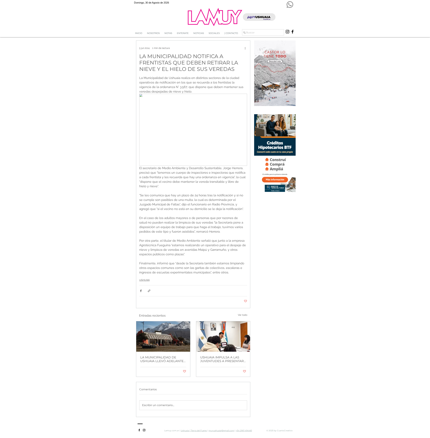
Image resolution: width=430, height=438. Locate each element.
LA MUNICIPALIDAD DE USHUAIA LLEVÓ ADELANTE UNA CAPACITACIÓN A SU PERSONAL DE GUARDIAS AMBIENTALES (162, 359)
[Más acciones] (245, 48)
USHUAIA (144, 280)
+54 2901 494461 (244, 430)
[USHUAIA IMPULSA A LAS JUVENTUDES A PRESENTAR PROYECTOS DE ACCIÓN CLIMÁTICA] (223, 336)
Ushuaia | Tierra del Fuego (194, 430)
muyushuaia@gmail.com (221, 430)
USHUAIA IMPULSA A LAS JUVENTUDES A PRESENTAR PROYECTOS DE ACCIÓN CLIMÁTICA (222, 359)
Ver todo (242, 315)
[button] (198, 33)
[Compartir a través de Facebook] (140, 290)
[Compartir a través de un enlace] (149, 290)
